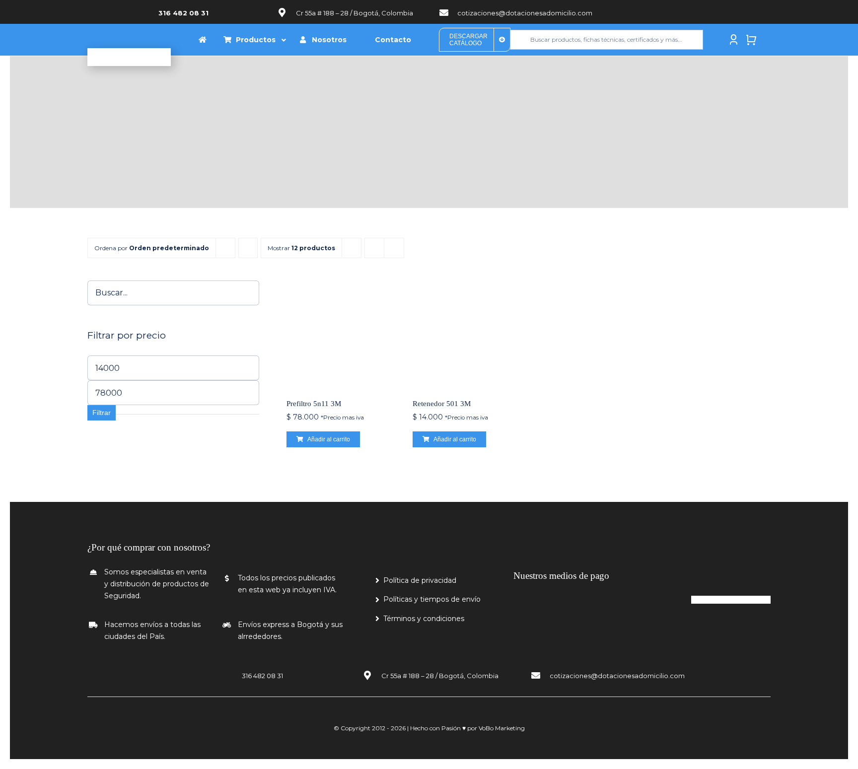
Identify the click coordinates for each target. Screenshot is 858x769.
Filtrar (101, 413)
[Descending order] (248, 248)
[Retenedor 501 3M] (466, 333)
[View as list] (394, 248)
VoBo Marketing (502, 728)
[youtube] (692, 11)
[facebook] (677, 11)
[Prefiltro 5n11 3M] (339, 333)
